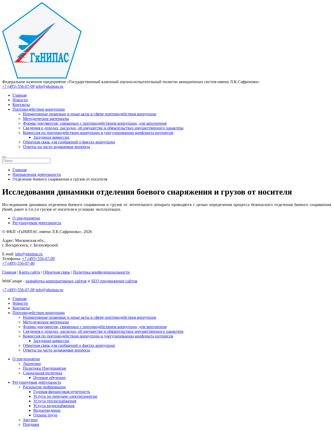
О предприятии (26, 218)
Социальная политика (42, 373)
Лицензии (32, 363)
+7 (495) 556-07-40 (18, 263)
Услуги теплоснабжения (54, 401)
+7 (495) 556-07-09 (18, 86)
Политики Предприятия (44, 368)
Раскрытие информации (44, 387)
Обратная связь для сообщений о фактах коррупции (69, 142)
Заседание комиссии (51, 137)
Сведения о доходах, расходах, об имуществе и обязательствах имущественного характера (103, 128)
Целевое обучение (49, 377)
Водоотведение (47, 410)
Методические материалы (46, 118)
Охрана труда (45, 415)
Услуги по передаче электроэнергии (65, 396)
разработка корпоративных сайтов (56, 281)
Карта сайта (29, 272)
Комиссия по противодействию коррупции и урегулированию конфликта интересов (98, 132)
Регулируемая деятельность (36, 223)
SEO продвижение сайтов (114, 281)
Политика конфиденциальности (101, 272)
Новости (20, 100)
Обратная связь (56, 272)
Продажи (31, 424)
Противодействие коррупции (38, 109)
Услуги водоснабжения (53, 405)
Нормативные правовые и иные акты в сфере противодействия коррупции (89, 114)
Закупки (30, 419)
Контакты (21, 104)
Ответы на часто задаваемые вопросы (56, 146)
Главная (19, 95)
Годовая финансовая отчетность (61, 391)
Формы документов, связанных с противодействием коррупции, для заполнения (94, 123)
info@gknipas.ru (49, 86)
